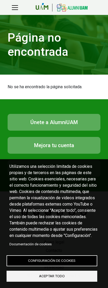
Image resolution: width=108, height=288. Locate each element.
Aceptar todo (52, 276)
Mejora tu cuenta (54, 145)
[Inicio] (70, 7)
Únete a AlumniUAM (54, 122)
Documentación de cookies (30, 244)
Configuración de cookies (51, 260)
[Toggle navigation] (15, 7)
